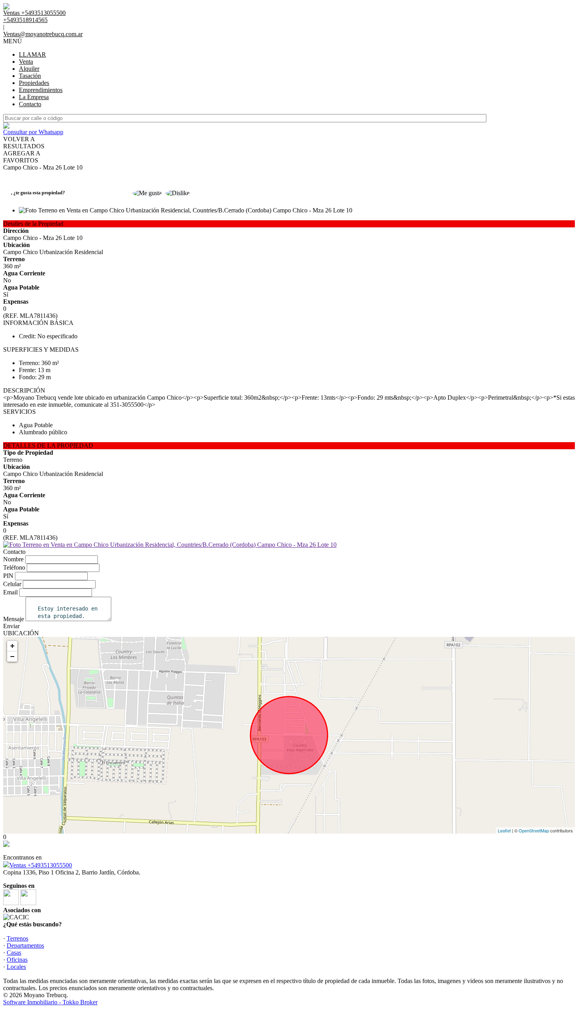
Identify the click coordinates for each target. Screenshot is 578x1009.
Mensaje (13, 619)
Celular (12, 584)
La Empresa (34, 97)
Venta (26, 61)
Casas (14, 952)
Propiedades (34, 82)
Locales (16, 966)
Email (10, 592)
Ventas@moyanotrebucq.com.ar (43, 34)
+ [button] (12, 646)
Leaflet (504, 830)
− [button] (12, 656)
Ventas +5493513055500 (40, 865)
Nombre (13, 559)
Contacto (30, 104)
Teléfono (14, 567)
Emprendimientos (41, 90)
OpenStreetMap (534, 830)
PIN (8, 575)
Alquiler (29, 68)
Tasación (30, 75)
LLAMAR (32, 54)
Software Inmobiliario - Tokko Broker (50, 1002)
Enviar (11, 626)
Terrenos (17, 938)
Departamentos (25, 945)
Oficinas (17, 959)
